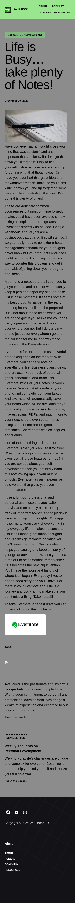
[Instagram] (25, 812)
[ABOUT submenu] (48, 6)
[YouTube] (16, 812)
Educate (13, 34)
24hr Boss (21, 9)
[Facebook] (8, 812)
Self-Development (31, 34)
